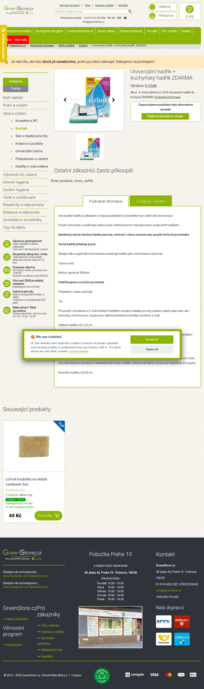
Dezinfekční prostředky (22, 220)
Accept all (152, 339)
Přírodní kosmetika (18, 31)
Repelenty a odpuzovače (23, 204)
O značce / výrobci (151, 201)
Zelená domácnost (80, 31)
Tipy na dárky (14, 227)
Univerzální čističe (29, 151)
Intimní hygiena (16, 182)
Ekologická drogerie (49, 31)
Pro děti (152, 31)
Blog (87, 5)
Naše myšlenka (17, 619)
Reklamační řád (51, 650)
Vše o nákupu (50, 625)
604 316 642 (94, 18)
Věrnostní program (69, 5)
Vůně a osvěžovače (19, 197)
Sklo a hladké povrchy (32, 136)
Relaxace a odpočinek (21, 212)
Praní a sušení (15, 105)
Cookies (76, 675)
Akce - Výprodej (16, 40)
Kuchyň (21, 128)
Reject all (152, 349)
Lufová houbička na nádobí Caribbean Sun (26, 481)
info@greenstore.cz (93, 21)
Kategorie (16, 81)
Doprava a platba (104, 5)
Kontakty (123, 5)
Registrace (14, 645)
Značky (186, 31)
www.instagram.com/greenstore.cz (25, 586)
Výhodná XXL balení (20, 174)
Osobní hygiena (16, 189)
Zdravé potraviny (130, 31)
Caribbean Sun (15, 490)
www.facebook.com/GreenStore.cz (25, 576)
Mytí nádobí (13, 97)
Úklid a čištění (14, 113)
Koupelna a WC (27, 121)
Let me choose (78, 351)
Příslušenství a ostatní (32, 159)
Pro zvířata (169, 31)
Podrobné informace (167, 97)
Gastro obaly (106, 31)
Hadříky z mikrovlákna (32, 166)
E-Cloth (151, 86)
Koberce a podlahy (29, 143)
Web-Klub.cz (59, 675)
